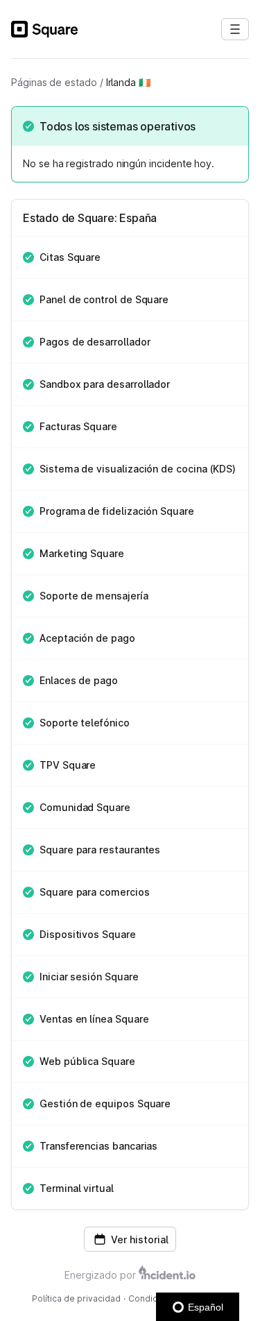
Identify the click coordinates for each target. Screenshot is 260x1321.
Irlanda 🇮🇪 (128, 82)
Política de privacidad (76, 1298)
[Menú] (235, 29)
